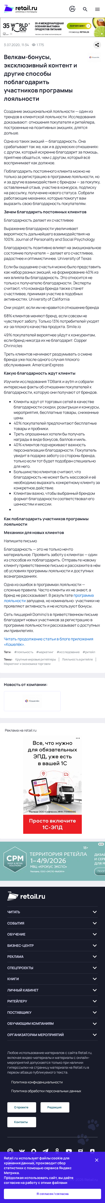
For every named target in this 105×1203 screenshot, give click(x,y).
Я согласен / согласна (53, 1194)
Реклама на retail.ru (20, 730)
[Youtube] (69, 1151)
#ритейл (89, 652)
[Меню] (97, 9)
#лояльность (23, 652)
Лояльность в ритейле (77, 659)
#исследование (68, 652)
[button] (52, 912)
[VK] (22, 1151)
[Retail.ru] (32, 9)
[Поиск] (85, 9)
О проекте (21, 1107)
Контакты (21, 1122)
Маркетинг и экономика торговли (27, 664)
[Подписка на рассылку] (10, 1151)
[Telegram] (45, 1151)
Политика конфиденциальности (37, 1082)
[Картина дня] (72, 9)
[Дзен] (92, 1151)
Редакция (54, 1107)
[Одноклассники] (57, 1151)
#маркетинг (45, 652)
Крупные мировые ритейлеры (35, 659)
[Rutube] (81, 1151)
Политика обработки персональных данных (46, 1091)
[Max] (34, 1151)
